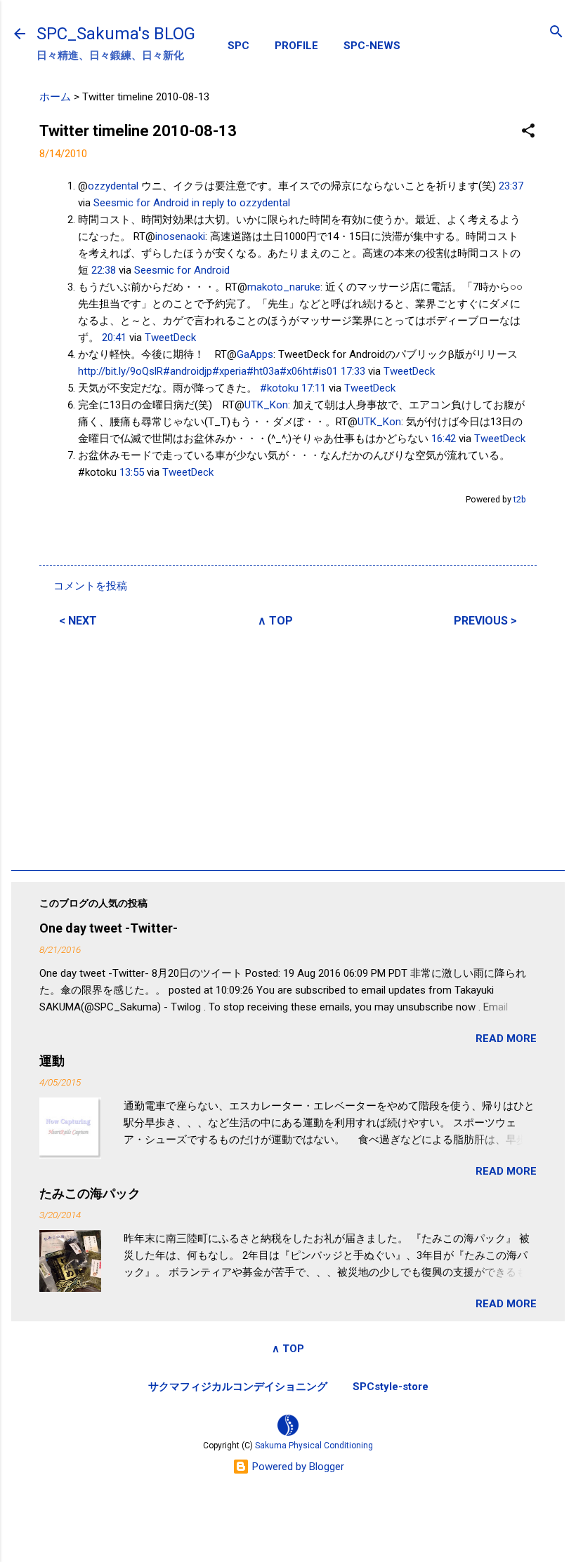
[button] (528, 131)
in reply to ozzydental (241, 202)
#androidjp (187, 371)
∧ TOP (275, 620)
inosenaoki (180, 236)
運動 (52, 1060)
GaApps (255, 354)
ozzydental (113, 186)
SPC (238, 45)
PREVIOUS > (485, 620)
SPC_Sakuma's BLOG (116, 34)
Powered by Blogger (296, 1466)
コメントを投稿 (90, 586)
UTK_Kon (266, 405)
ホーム (55, 97)
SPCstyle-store (390, 1386)
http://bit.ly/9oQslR (120, 371)
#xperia (229, 371)
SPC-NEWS (371, 45)
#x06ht (296, 371)
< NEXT (78, 620)
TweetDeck (170, 337)
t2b (519, 499)
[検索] (556, 32)
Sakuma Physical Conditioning (314, 1445)
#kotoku (279, 388)
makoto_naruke (283, 287)
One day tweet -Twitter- (108, 928)
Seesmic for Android (141, 202)
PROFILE (296, 45)
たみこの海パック (89, 1193)
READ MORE (506, 1038)
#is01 (325, 371)
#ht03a (263, 371)
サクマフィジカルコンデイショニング (237, 1386)
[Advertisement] (288, 746)
